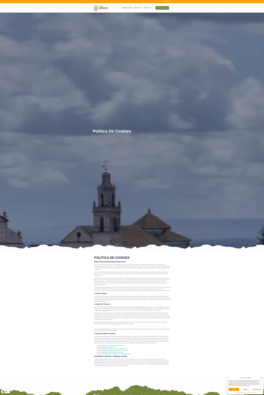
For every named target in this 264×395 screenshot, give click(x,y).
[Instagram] (169, 1)
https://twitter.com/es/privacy (107, 347)
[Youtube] (166, 1)
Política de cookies (238, 392)
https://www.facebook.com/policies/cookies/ (112, 345)
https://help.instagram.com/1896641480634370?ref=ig (115, 349)
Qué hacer (137, 7)
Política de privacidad (247, 392)
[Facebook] (163, 1)
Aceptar (234, 389)
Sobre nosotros (127, 7)
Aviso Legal (253, 392)
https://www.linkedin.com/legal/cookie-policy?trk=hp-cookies (116, 353)
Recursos (147, 7)
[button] (261, 377)
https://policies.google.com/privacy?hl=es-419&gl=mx (115, 350)
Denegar (245, 389)
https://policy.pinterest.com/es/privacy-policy (112, 352)
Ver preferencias (256, 389)
